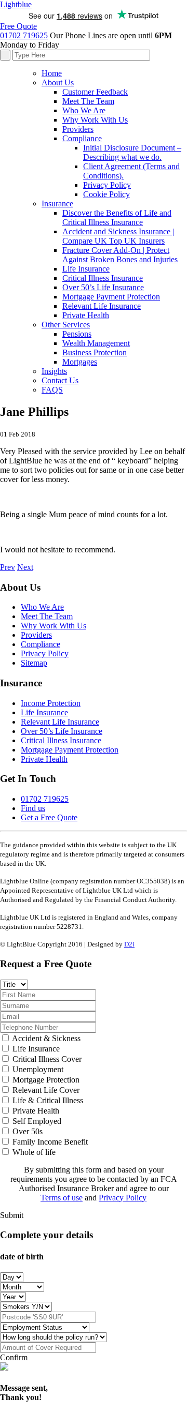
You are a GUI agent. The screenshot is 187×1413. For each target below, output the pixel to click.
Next (25, 567)
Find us (33, 808)
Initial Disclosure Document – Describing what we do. (132, 152)
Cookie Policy (106, 194)
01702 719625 (24, 35)
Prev (7, 567)
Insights (54, 371)
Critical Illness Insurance (102, 278)
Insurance (57, 203)
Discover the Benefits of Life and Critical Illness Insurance (116, 217)
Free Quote (18, 26)
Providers (78, 129)
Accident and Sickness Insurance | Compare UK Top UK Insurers (118, 236)
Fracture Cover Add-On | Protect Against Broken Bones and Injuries (120, 255)
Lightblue (16, 4)
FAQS (52, 389)
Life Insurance (86, 268)
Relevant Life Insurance (101, 306)
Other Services (66, 324)
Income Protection (51, 703)
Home (52, 73)
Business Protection (94, 352)
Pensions (76, 333)
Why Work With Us (95, 119)
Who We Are (83, 110)
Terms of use (62, 1197)
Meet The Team (88, 101)
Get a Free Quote (49, 817)
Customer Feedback (95, 91)
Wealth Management (96, 343)
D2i (129, 944)
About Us (58, 82)
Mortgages (79, 361)
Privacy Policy (107, 185)
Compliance (82, 138)
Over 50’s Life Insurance (103, 287)
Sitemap (34, 662)
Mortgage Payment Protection (111, 296)
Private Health (85, 315)
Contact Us (60, 380)
